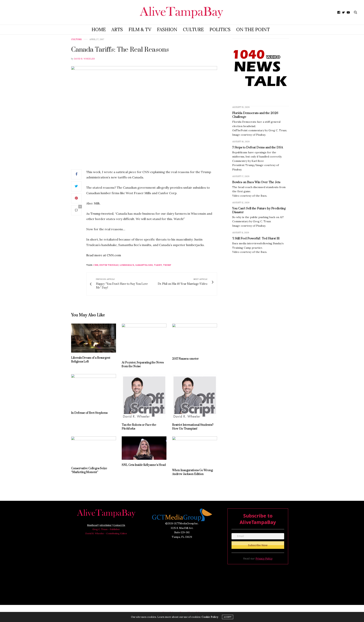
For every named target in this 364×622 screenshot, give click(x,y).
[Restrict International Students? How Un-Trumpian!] (194, 397)
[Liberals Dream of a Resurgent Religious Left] (93, 338)
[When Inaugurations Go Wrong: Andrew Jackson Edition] (194, 450)
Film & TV (140, 29)
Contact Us (119, 525)
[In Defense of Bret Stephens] (93, 391)
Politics (220, 29)
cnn (95, 265)
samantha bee (144, 265)
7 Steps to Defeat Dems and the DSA (257, 147)
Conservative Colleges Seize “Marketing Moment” (89, 470)
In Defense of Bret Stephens (89, 413)
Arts (117, 29)
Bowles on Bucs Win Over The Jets (256, 182)
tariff (158, 265)
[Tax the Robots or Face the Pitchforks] (144, 397)
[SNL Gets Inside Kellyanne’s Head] (144, 448)
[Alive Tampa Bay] (182, 12)
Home (99, 29)
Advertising (105, 525)
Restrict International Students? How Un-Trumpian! (192, 426)
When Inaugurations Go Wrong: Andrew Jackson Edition (192, 472)
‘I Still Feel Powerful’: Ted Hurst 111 (255, 238)
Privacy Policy (264, 558)
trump (167, 265)
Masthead (92, 525)
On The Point (253, 29)
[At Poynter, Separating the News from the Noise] (144, 340)
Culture (193, 29)
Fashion (167, 29)
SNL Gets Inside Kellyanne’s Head (144, 465)
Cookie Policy (210, 617)
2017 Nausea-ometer (185, 359)
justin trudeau (108, 265)
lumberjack (127, 265)
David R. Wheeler (84, 58)
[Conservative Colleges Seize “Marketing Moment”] (93, 449)
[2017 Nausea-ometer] (194, 339)
